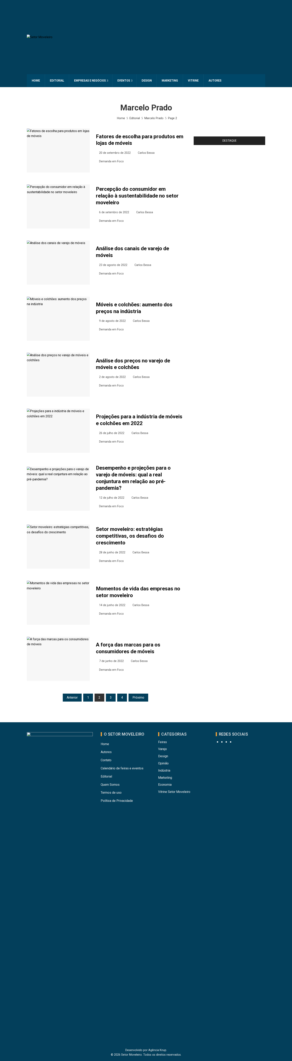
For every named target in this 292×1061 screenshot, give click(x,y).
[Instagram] (217, 742)
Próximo (138, 697)
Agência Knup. (157, 1050)
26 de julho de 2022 (111, 433)
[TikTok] (230, 742)
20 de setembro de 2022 (115, 153)
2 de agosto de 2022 (112, 377)
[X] (226, 742)
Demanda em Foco (111, 161)
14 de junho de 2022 (112, 605)
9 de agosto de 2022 (112, 321)
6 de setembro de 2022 (114, 212)
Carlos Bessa (146, 153)
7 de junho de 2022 (111, 661)
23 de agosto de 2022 (113, 265)
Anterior (72, 697)
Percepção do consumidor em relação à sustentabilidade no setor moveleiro (137, 195)
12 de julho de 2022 (111, 497)
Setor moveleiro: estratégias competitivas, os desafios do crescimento (130, 536)
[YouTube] (221, 742)
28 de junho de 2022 (112, 552)
